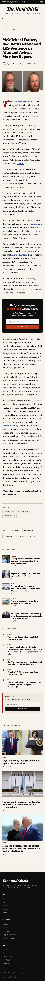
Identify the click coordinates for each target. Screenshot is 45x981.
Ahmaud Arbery (19, 254)
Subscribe (22, 327)
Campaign (6, 931)
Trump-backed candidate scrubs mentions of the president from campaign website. (25, 560)
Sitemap (5, 963)
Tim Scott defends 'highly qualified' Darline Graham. (23, 638)
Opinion (5, 906)
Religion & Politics (9, 935)
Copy (34, 536)
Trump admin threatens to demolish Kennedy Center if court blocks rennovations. (25, 588)
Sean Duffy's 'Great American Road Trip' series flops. (23, 673)
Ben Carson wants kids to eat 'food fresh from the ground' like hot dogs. (25, 663)
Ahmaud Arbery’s (11, 425)
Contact (5, 953)
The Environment (8, 938)
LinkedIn (9, 536)
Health (4, 909)
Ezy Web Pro (12, 977)
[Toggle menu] (41, 18)
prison (8, 183)
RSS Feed (6, 960)
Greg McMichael (23, 511)
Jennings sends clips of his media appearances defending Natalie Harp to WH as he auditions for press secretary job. (25, 650)
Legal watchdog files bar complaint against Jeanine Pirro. (26, 574)
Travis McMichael (17, 101)
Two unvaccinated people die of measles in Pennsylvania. (24, 602)
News (12, 30)
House (4, 928)
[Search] (3, 18)
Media (4, 913)
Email (22, 536)
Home (4, 30)
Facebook (30, 530)
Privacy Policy (7, 956)
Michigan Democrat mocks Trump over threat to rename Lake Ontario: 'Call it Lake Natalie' (26, 615)
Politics (5, 902)
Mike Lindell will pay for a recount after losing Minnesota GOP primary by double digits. (25, 684)
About (4, 950)
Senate (5, 924)
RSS (41, 2)
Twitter (20, 163)
